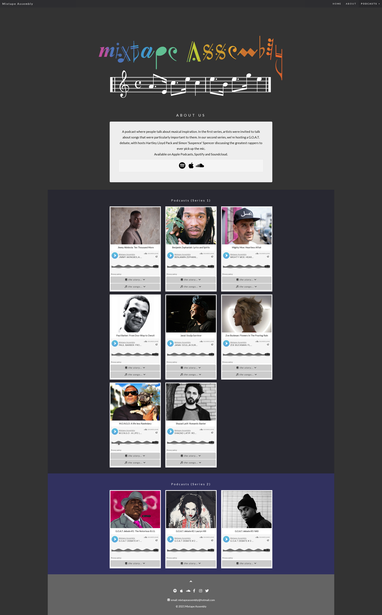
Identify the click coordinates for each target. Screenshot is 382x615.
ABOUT (351, 3)
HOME (337, 3)
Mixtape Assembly (17, 3)
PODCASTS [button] (369, 3)
